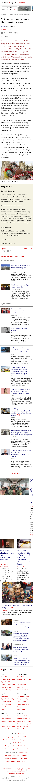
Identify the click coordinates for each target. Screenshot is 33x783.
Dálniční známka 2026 (23, 718)
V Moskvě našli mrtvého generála (19, 329)
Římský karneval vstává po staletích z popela (20, 286)
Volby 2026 (4, 677)
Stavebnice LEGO (10, 755)
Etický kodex (22, 770)
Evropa (13, 333)
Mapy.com (21, 733)
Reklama (17, 768)
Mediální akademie (11, 770)
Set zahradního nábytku (9, 749)
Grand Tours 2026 (22, 689)
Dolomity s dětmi (6, 729)
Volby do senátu (6, 687)
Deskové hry (16, 758)
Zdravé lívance (21, 701)
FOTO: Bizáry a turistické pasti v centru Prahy (17, 606)
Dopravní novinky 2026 (24, 721)
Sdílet (11, 33)
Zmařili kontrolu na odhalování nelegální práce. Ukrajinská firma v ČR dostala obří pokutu (21, 432)
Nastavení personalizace (16, 773)
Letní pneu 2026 (22, 716)
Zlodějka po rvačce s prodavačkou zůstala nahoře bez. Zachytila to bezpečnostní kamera (21, 412)
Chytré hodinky (10, 761)
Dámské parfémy (22, 755)
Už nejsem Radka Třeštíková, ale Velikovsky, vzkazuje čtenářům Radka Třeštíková (20, 391)
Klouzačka (23, 746)
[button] (16, 170)
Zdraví (12, 354)
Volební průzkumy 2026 (8, 679)
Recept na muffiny (22, 699)
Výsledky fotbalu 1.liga (7, 699)
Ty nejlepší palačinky (23, 696)
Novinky (3, 27)
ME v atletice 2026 (6, 704)
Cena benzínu (7, 740)
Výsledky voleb (5, 682)
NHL (2, 709)
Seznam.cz (22, 2)
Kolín (15, 256)
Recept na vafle (21, 706)
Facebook (5, 768)
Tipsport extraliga (6, 701)
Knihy (12, 395)
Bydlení (13, 376)
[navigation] (2, 2)
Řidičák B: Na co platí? (24, 723)
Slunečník (16, 746)
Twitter (11, 768)
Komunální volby (6, 689)
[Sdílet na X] (11, 251)
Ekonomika (14, 315)
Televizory (24, 758)
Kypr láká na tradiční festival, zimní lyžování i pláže (21, 266)
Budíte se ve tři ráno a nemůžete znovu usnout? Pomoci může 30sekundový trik (21, 350)
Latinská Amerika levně (8, 726)
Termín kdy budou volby (8, 684)
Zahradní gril (20, 749)
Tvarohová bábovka (23, 704)
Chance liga (4, 696)
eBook (5, 33)
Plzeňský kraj (14, 437)
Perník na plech (21, 709)
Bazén (14, 743)
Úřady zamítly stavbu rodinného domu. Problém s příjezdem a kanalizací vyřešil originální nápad (19, 370)
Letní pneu (8, 758)
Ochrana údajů (10, 771)
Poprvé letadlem (6, 718)
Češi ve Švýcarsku (6, 723)
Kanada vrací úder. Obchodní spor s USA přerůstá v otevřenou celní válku (20, 311)
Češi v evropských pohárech (20, 740)
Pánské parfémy (21, 761)
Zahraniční (13, 458)
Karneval (21, 256)
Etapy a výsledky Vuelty (24, 679)
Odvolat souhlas (20, 771)
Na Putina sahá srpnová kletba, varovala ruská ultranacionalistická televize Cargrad (21, 453)
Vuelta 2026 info (22, 677)
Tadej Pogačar (21, 684)
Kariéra (23, 768)
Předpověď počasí (11, 737)
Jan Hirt (19, 682)
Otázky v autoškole (22, 726)
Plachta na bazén (23, 743)
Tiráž (28, 768)
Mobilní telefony (23, 752)
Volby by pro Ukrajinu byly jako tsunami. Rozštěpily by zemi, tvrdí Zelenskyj (7, 556)
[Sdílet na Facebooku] (8, 251)
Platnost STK (21, 729)
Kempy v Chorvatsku (7, 716)
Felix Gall (20, 687)
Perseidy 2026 (22, 737)
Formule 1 (4, 706)
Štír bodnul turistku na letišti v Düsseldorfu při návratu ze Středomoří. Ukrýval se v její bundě (24, 557)
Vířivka (28, 749)
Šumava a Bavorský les (8, 721)
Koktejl (13, 417)
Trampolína (8, 746)
